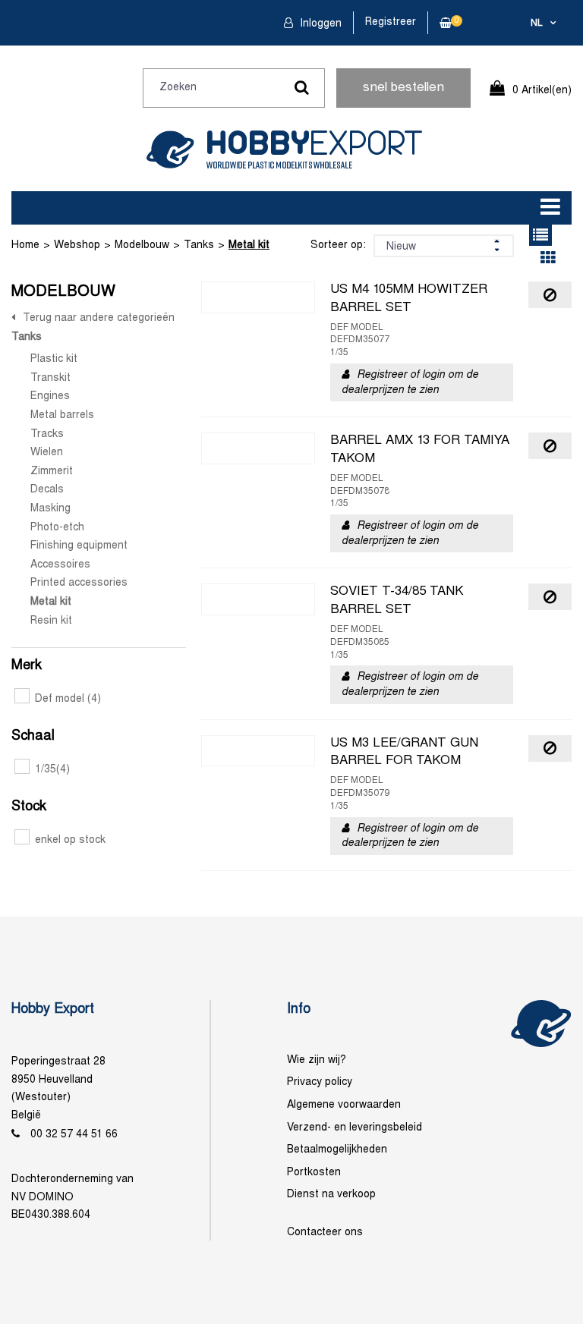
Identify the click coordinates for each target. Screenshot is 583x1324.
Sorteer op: (338, 245)
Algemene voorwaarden (344, 1105)
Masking (50, 509)
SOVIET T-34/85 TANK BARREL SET (397, 601)
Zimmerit (51, 471)
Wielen (46, 453)
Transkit (50, 378)
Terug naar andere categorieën (99, 318)
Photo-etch (57, 528)
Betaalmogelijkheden (337, 1150)
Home (25, 245)
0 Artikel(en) (542, 91)
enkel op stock (70, 840)
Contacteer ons (325, 1233)
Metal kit (248, 245)
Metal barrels (62, 415)
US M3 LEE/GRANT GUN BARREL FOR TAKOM (404, 752)
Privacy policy (319, 1082)
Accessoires (60, 565)
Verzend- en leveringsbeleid (354, 1128)
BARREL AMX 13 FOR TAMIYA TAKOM (419, 450)
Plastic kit (53, 359)
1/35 (52, 770)
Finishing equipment (79, 546)
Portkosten (314, 1173)
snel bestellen (403, 88)
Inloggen (319, 24)
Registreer (390, 22)
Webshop (77, 245)
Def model (68, 699)
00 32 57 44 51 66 (74, 1135)
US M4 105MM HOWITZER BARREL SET (408, 299)
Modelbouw (142, 245)
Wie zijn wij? (316, 1060)
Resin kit (51, 621)
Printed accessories (79, 583)
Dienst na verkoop (331, 1195)
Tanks (199, 245)
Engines (50, 396)
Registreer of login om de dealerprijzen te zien (410, 382)
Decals (47, 490)
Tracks (47, 434)
